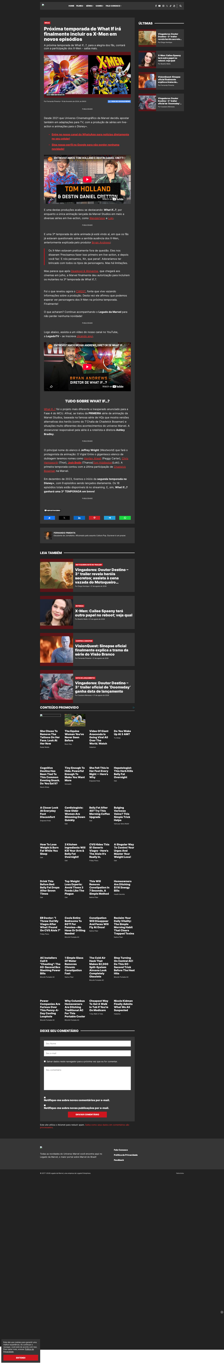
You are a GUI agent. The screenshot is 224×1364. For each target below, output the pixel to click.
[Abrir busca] (180, 5)
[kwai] (174, 6)
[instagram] (163, 6)
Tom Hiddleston (102, 462)
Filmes (79, 6)
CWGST (81, 291)
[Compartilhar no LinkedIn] (79, 518)
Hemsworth (51, 462)
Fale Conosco (113, 6)
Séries (89, 6)
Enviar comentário (87, 1114)
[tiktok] (170, 6)
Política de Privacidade (126, 1155)
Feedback (119, 1160)
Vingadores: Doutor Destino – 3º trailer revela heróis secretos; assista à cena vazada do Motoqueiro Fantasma (101, 578)
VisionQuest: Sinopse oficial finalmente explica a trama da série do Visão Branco (101, 650)
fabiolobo (180, 1173)
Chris (125, 458)
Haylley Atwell (92, 458)
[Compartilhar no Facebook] (49, 518)
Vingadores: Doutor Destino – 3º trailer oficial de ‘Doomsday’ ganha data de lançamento (103, 687)
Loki (110, 218)
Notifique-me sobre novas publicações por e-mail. (76, 1108)
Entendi (20, 1357)
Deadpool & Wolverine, (85, 271)
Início (47, 23)
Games (99, 6)
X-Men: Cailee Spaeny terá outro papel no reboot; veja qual (103, 613)
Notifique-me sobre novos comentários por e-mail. (77, 1100)
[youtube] (159, 6)
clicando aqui (85, 336)
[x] (167, 6)
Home (71, 6)
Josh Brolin (74, 462)
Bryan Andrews (101, 242)
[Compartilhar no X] (64, 518)
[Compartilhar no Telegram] (109, 518)
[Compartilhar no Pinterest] (94, 518)
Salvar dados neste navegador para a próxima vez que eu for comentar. (82, 1061)
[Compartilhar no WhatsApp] (125, 518)
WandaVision (97, 218)
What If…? (50, 409)
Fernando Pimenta (64, 533)
